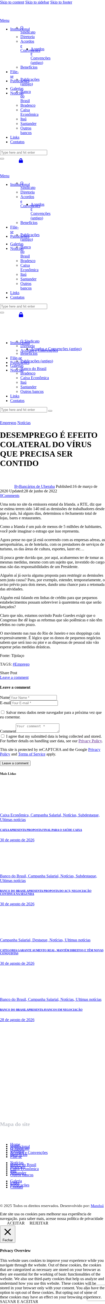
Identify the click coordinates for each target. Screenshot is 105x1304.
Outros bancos (21, 1175)
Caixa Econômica (24, 1169)
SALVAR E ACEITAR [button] (19, 1301)
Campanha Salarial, (47, 815)
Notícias (24, 423)
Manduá (97, 1206)
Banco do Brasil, (14, 876)
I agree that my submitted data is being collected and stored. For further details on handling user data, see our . (51, 738)
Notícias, (70, 815)
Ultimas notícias (13, 819)
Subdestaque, (89, 815)
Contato (16, 1187)
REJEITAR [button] (39, 1223)
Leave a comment (14, 677)
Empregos (8, 423)
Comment (8, 731)
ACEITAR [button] (16, 1223)
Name (5, 697)
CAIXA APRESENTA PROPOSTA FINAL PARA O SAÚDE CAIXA (41, 829)
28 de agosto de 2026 (17, 1020)
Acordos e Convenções (29, 1152)
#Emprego (21, 664)
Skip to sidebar (37, 2)
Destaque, (40, 940)
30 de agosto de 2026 (17, 840)
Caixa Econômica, (15, 815)
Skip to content (12, 2)
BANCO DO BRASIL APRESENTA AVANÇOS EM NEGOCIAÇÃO (41, 1009)
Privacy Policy (90, 741)
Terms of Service (31, 754)
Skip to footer (61, 2)
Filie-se (16, 1156)
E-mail (5, 703)
